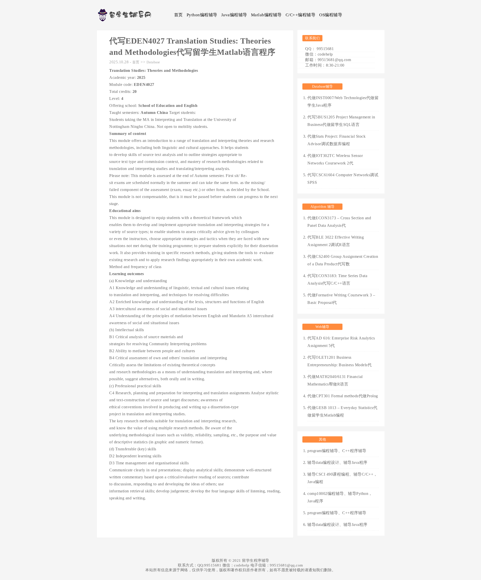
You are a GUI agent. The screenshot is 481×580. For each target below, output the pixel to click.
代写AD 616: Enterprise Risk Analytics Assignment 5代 (341, 342)
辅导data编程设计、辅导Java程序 (337, 462)
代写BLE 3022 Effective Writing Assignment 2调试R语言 (335, 241)
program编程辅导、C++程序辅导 (337, 451)
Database (153, 62)
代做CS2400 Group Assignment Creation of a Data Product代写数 (342, 260)
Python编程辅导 (202, 15)
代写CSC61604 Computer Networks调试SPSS (342, 178)
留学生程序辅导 (255, 560)
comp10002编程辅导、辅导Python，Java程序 (340, 497)
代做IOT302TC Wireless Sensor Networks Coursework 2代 (335, 159)
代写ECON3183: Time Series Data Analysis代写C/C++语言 (337, 279)
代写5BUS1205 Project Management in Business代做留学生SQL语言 (341, 121)
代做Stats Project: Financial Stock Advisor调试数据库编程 (336, 140)
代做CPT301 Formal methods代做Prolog (342, 396)
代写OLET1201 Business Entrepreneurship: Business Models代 (339, 361)
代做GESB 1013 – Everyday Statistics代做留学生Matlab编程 (342, 411)
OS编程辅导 (330, 15)
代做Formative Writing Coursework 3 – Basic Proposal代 (341, 299)
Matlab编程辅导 (266, 15)
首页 (178, 15)
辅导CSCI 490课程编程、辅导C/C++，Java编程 (342, 478)
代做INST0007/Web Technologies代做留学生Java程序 (343, 101)
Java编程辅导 (234, 15)
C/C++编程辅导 (301, 15)
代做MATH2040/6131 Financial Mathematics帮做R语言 (335, 380)
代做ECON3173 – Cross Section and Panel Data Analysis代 (339, 222)
